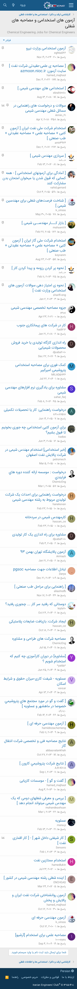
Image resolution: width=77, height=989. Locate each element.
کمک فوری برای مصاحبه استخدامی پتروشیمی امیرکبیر (40, 367)
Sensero (61, 848)
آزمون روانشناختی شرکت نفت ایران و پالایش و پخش (39, 897)
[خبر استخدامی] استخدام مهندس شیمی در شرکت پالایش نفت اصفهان (35, 452)
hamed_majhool (56, 75)
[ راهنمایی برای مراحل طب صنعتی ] (40, 587)
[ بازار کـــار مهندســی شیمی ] (44, 223)
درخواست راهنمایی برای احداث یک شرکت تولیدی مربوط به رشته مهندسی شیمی (35, 497)
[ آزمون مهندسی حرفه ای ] (46, 724)
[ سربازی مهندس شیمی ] (48, 156)
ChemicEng (59, 482)
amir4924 (60, 143)
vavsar (62, 688)
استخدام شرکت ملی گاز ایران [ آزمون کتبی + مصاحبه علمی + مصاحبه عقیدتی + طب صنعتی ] (35, 246)
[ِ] (71, 571)
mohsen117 (59, 227)
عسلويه (60, 821)
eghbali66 (60, 53)
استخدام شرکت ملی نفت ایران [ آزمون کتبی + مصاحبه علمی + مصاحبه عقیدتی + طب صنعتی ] (35, 133)
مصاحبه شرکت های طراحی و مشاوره (39, 639)
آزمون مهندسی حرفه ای (49, 918)
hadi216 (61, 330)
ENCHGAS (59, 882)
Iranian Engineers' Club (53, 985)
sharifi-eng (59, 295)
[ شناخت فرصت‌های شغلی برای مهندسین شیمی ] (36, 203)
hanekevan (59, 504)
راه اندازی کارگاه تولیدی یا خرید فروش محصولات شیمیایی (38, 345)
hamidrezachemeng (54, 728)
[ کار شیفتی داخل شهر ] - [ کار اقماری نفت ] (39, 840)
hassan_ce (59, 521)
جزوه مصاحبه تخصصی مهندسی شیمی (38, 308)
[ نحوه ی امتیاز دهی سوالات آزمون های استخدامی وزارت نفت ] (37, 288)
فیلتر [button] (8, 40)
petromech (59, 459)
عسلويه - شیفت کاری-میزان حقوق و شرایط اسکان (34, 681)
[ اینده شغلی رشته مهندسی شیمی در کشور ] (35, 878)
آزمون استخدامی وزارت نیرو (46, 48)
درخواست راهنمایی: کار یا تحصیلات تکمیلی (35, 410)
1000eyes (60, 940)
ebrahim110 (59, 93)
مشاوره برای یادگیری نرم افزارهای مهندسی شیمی (35, 390)
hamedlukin (59, 865)
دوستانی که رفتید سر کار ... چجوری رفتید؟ (35, 604)
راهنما (15, 977)
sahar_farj (60, 397)
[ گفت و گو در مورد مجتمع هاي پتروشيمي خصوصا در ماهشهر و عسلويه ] (35, 703)
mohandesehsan (56, 808)
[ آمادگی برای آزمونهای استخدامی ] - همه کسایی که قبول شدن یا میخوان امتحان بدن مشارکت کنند (34, 178)
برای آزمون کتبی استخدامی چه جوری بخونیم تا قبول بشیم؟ (34, 430)
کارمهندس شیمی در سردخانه (45, 517)
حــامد (62, 160)
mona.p (61, 825)
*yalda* (61, 666)
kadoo (62, 437)
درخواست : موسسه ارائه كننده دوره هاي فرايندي (37, 474)
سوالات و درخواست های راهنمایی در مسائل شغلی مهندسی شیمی (39, 108)
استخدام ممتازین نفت (50, 860)
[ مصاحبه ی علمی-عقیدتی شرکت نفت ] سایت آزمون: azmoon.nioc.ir (37, 68)
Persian (65, 971)
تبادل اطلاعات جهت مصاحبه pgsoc (39, 569)
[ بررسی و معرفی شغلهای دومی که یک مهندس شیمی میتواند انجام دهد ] (38, 800)
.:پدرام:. (62, 711)
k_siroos (61, 210)
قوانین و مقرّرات (50, 977)
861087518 (59, 414)
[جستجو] (5, 5)
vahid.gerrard (58, 188)
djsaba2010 (59, 352)
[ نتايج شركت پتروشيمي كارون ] (42, 764)
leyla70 (62, 608)
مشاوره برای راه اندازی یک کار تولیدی (39, 535)
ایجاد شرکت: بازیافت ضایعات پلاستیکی (37, 622)
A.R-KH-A (60, 768)
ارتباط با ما (68, 977)
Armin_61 (60, 115)
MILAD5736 (58, 375)
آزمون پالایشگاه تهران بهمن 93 (43, 552)
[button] (71, 5)
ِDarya (62, 574)
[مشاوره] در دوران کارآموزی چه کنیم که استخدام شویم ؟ (38, 658)
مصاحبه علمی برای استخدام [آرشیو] (40, 935)
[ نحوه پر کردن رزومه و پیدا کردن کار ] (39, 268)
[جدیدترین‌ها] (13, 5)
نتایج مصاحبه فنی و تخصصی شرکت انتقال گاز (35, 743)
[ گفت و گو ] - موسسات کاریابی (43, 781)
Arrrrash (61, 556)
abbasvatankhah (56, 750)
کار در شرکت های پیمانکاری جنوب (41, 325)
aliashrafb (60, 591)
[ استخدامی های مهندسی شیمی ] (42, 88)
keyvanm (60, 255)
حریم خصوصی (29, 977)
